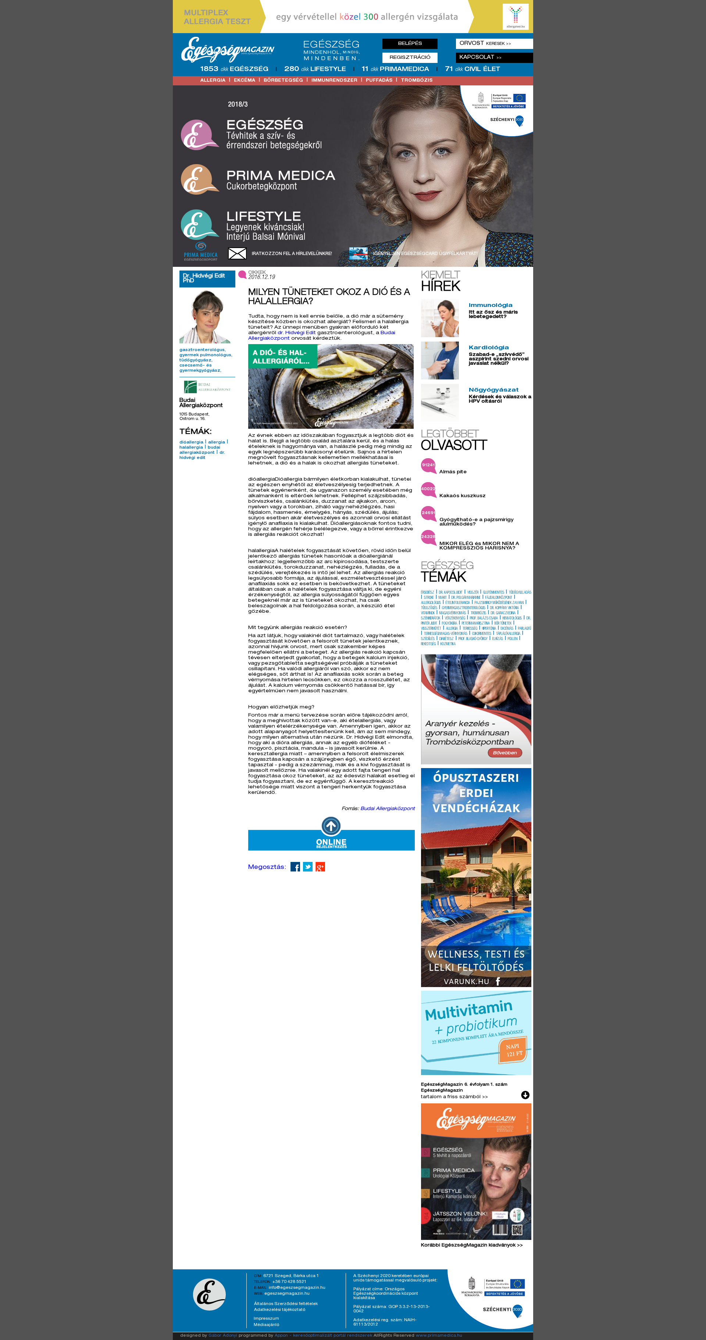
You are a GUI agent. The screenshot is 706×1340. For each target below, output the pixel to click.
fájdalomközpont (498, 598)
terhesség (470, 629)
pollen (512, 639)
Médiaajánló (266, 1325)
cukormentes (481, 634)
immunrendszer (334, 80)
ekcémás (507, 629)
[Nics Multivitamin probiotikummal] (476, 1073)
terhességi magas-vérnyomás (445, 634)
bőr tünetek (503, 624)
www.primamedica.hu (439, 1336)
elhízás (497, 639)
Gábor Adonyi (222, 1336)
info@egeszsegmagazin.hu (297, 1288)
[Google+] (320, 866)
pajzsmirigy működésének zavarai (499, 603)
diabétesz (446, 639)
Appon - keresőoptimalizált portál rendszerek (323, 1336)
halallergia (191, 448)
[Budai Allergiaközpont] (207, 387)
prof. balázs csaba (484, 618)
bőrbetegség (283, 80)
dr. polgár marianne (466, 598)
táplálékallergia (508, 634)
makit (443, 598)
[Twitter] (308, 866)
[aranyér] (476, 763)
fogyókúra (449, 624)
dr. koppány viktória (504, 608)
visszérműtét (431, 629)
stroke (429, 598)
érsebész (427, 593)
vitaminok (428, 613)
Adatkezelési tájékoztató (279, 1310)
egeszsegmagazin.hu (287, 1293)
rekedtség (428, 644)
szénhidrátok (430, 618)
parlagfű (524, 629)
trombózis (416, 80)
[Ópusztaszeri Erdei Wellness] (476, 986)
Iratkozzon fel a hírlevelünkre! (292, 254)
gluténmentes (493, 593)
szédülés (428, 639)
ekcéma (244, 80)
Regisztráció (410, 57)
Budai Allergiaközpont (387, 809)
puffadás (379, 80)
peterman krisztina (476, 624)
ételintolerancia (458, 603)
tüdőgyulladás (520, 593)
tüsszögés (429, 608)
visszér (472, 593)
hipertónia (489, 629)
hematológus (512, 618)
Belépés (410, 43)
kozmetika (448, 644)
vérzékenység (455, 618)
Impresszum (266, 1318)
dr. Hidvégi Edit (297, 333)
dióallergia (191, 443)
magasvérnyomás (452, 613)
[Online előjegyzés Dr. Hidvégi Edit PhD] (331, 849)
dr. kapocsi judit (451, 593)
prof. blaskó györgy (473, 639)
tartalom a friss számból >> (454, 1097)
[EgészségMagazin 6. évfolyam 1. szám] (476, 1173)
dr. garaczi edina (503, 613)
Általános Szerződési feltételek (286, 1304)
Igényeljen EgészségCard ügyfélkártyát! (425, 254)
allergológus (431, 603)
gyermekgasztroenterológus (463, 608)
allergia (212, 80)
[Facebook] (295, 866)
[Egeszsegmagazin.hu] (273, 50)
